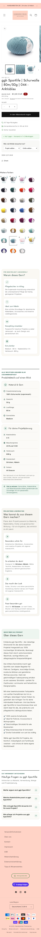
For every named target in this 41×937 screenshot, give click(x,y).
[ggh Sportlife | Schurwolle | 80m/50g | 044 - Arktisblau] (13, 240)
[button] (4, 15)
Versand (12, 98)
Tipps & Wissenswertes (13, 867)
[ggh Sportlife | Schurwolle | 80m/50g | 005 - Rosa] (22, 180)
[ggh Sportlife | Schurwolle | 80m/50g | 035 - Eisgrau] (4, 230)
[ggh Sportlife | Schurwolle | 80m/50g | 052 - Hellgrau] (22, 251)
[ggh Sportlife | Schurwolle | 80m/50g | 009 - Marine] (4, 190)
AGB (6, 852)
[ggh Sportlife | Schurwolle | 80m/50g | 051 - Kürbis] (13, 251)
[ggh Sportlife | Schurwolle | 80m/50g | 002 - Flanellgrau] (4, 180)
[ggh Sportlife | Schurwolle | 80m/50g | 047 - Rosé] (22, 240)
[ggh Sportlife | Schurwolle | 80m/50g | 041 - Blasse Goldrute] (22, 230)
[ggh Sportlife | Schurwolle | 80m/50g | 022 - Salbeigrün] (31, 200)
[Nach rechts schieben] (38, 70)
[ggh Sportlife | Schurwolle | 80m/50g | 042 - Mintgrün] (31, 230)
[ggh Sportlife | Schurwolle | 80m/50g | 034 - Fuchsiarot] (31, 220)
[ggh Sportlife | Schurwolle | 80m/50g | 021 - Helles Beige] (22, 200)
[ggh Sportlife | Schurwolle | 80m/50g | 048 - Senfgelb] (31, 240)
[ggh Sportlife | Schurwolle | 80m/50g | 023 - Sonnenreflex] (4, 210)
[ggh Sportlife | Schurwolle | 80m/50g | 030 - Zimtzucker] (4, 220)
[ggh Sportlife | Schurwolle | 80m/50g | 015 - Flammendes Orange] (22, 190)
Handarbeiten (19, 926)
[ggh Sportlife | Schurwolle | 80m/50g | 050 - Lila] (4, 251)
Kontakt (7, 842)
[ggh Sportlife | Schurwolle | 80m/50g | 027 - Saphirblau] (22, 210)
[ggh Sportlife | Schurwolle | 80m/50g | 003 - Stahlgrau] (13, 180)
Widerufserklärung (11, 857)
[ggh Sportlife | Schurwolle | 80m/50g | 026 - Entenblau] (13, 210)
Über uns (7, 837)
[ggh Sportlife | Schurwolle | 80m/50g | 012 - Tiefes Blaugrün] (13, 190)
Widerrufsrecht (13, 929)
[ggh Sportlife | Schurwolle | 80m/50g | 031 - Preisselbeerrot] (13, 220)
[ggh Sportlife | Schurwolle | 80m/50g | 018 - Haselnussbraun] (4, 200)
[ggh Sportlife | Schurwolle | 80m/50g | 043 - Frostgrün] (4, 240)
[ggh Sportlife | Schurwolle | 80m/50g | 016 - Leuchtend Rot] (31, 190)
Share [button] (6, 161)
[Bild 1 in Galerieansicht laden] (10, 69)
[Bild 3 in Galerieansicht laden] (31, 69)
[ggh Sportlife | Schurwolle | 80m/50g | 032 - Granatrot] (22, 220)
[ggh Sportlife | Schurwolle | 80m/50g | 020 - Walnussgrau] (13, 200)
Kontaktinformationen (20, 932)
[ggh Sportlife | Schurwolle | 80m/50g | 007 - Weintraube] (31, 180)
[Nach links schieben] (2, 70)
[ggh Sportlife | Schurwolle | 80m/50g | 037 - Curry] (13, 230)
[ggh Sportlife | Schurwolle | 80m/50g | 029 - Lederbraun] (31, 210)
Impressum (8, 847)
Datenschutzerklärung (13, 862)
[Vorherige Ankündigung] (4, 5)
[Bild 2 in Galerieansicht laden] (20, 69)
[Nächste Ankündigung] (37, 5)
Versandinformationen (12, 832)
